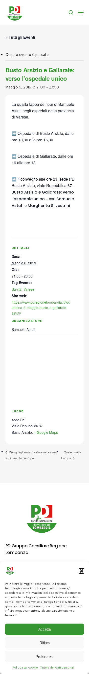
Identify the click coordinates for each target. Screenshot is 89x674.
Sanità (17, 289)
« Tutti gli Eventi (20, 37)
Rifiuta (45, 643)
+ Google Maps (46, 432)
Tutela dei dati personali (57, 668)
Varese (28, 289)
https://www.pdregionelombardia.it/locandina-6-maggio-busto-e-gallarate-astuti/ (41, 308)
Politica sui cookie (25, 668)
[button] (81, 570)
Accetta (44, 629)
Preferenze (44, 656)
